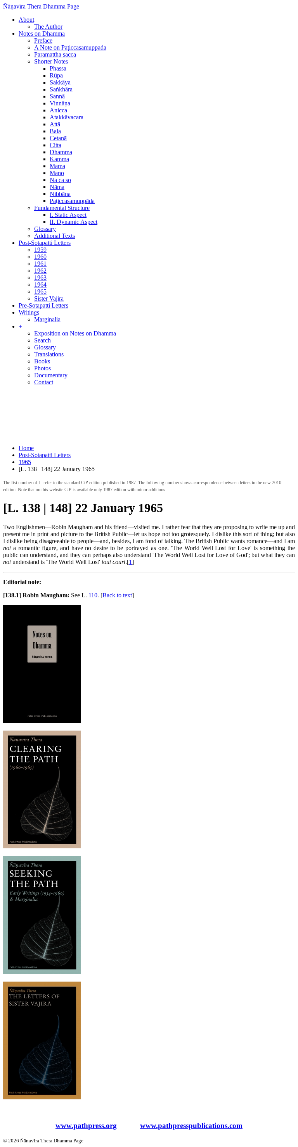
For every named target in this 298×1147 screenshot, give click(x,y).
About (26, 19)
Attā (55, 124)
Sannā (57, 96)
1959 (40, 249)
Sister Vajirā (49, 298)
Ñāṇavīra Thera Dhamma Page (41, 6)
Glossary (45, 228)
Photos (42, 368)
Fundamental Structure (62, 208)
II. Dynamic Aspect (73, 221)
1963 (40, 277)
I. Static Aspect (68, 215)
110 (92, 595)
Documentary (51, 375)
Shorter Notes (51, 61)
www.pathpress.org (86, 1125)
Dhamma (61, 152)
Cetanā (58, 138)
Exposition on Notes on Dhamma (75, 333)
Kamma (59, 159)
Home (26, 448)
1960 (40, 256)
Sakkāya (60, 82)
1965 (40, 291)
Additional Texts (54, 235)
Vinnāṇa (60, 103)
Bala (55, 131)
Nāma (57, 187)
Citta (55, 145)
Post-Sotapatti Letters (45, 242)
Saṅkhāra (61, 89)
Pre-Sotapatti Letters (43, 305)
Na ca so (60, 180)
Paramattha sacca (55, 54)
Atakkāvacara (66, 117)
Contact (43, 382)
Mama (57, 166)
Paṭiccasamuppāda (72, 201)
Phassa (58, 68)
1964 (40, 284)
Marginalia (47, 319)
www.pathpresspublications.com (191, 1125)
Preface (43, 40)
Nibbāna (60, 194)
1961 (40, 263)
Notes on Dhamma (42, 33)
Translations (49, 354)
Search (42, 340)
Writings (29, 312)
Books (42, 361)
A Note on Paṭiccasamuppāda (70, 47)
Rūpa (56, 75)
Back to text (117, 595)
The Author (48, 26)
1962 (40, 270)
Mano (57, 173)
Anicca (58, 110)
